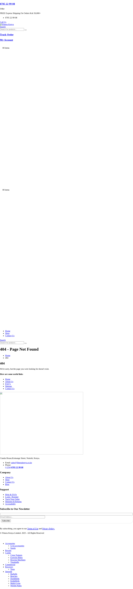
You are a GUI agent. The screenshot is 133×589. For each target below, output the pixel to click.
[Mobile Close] (1, 539)
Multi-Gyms (15, 583)
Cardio (8, 553)
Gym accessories (17, 546)
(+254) (14, 467)
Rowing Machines (17, 560)
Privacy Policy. (48, 528)
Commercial (10, 564)
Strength (8, 571)
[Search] (26, 343)
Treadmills (14, 562)
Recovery (9, 567)
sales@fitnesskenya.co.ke (21, 463)
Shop (7, 333)
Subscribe (6, 521)
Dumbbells (14, 579)
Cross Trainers (16, 555)
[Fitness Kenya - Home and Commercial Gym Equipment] (7, 24)
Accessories (10, 543)
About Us (9, 381)
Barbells (13, 574)
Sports (13, 548)
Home (7, 331)
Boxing (8, 550)
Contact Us (9, 336)
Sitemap (8, 386)
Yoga (12, 569)
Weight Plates (16, 586)
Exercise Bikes (16, 557)
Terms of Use (32, 528)
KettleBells (14, 581)
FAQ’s (8, 384)
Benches (13, 576)
